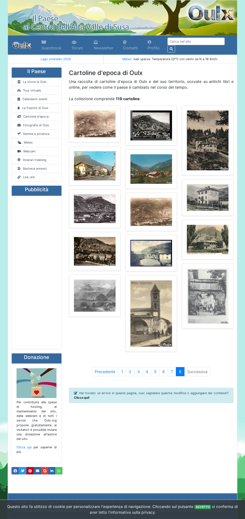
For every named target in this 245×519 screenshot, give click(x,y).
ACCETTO (203, 507)
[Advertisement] (37, 272)
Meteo (126, 59)
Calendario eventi (34, 99)
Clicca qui (24, 447)
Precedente (105, 371)
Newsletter (103, 48)
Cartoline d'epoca (36, 116)
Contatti (130, 48)
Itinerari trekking (34, 160)
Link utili (29, 177)
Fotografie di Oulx (36, 125)
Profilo (154, 48)
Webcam (29, 151)
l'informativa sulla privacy (131, 512)
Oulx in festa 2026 (59, 59)
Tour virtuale (32, 90)
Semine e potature (36, 134)
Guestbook (51, 48)
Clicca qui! (81, 397)
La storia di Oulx (35, 82)
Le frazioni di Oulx (35, 108)
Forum (77, 48)
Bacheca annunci (35, 168)
